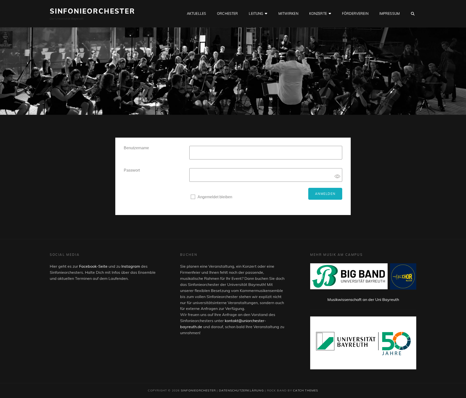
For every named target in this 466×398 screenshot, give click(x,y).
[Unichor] (403, 276)
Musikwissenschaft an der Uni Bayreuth (363, 299)
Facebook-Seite (93, 266)
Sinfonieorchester (92, 11)
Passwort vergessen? (233, 207)
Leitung (256, 13)
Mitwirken (288, 13)
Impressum (389, 13)
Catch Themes (305, 390)
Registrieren (201, 207)
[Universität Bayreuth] (363, 342)
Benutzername (136, 148)
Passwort (132, 170)
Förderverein (355, 13)
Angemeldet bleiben (215, 197)
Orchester (227, 13)
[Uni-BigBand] (349, 276)
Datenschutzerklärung (241, 390)
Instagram (130, 266)
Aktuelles (196, 13)
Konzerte (318, 13)
